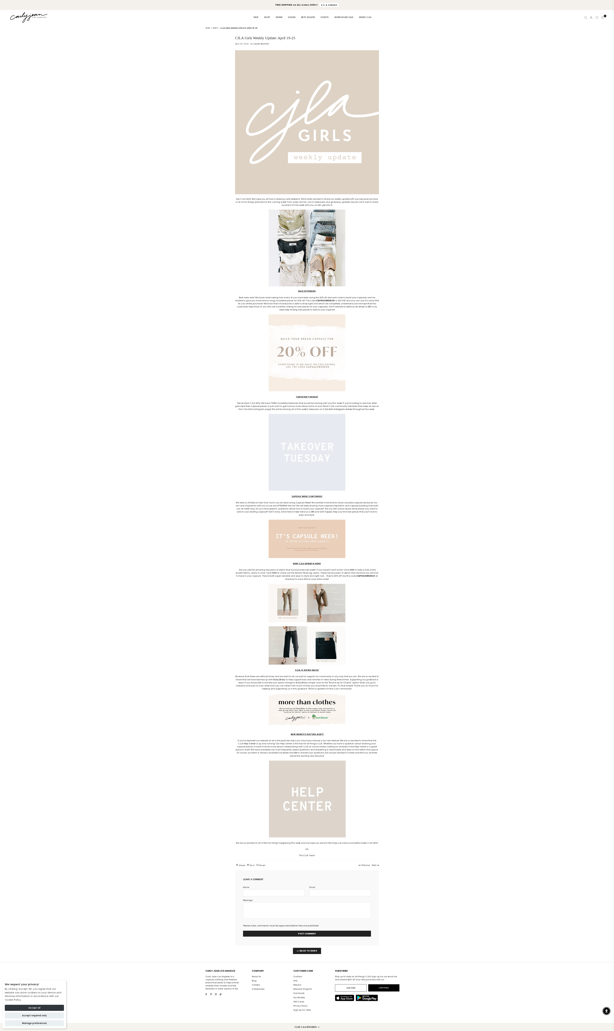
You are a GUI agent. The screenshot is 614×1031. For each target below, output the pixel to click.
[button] (307, 1027)
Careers (256, 984)
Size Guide (298, 993)
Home (207, 28)
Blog (254, 980)
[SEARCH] (585, 17)
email (285, 752)
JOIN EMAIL (383, 987)
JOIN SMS (351, 988)
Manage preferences (34, 1023)
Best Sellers (308, 17)
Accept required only (34, 1015)
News (215, 28)
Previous (365, 865)
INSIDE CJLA (365, 17)
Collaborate (258, 989)
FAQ (295, 980)
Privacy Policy (300, 1005)
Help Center (250, 743)
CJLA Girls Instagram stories (337, 409)
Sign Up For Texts (302, 1010)
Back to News (308, 950)
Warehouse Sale (344, 17)
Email (312, 887)
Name (246, 887)
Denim (279, 17)
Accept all (34, 1007)
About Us (256, 976)
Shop (267, 17)
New (256, 17)
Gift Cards (298, 1001)
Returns (297, 984)
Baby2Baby (279, 679)
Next (374, 865)
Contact (297, 976)
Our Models (299, 997)
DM (369, 306)
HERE (352, 569)
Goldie (292, 17)
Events (325, 17)
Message (247, 900)
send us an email (355, 306)
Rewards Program (302, 989)
